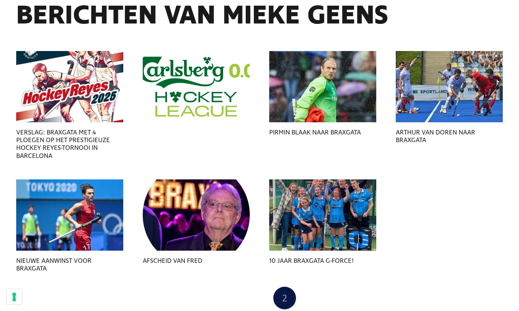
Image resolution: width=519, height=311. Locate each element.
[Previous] (234, 298)
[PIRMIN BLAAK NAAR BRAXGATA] (322, 86)
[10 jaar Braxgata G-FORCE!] (322, 215)
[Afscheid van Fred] (196, 215)
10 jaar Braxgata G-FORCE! (311, 261)
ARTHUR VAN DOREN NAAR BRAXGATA (435, 136)
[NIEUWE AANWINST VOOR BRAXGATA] (69, 215)
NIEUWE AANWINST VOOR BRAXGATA (54, 265)
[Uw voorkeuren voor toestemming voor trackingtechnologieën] (14, 297)
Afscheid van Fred (172, 261)
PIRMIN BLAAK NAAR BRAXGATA (315, 132)
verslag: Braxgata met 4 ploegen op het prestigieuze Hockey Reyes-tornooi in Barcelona (63, 144)
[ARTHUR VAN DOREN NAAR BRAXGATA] (449, 86)
